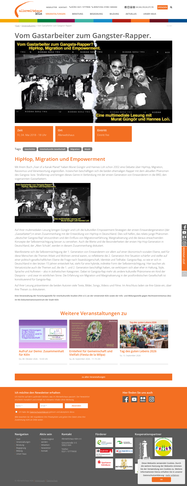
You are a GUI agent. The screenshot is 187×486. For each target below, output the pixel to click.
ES (146, 7)
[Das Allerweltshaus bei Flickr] (131, 7)
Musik (87, 149)
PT (149, 7)
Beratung (77, 13)
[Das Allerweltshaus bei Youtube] (128, 7)
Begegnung (96, 13)
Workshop (113, 321)
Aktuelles (131, 13)
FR (144, 7)
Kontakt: (63, 7)
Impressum (40, 480)
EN (140, 7)
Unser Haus (149, 13)
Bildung (114, 13)
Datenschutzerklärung (39, 412)
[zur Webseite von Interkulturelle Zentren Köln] (162, 448)
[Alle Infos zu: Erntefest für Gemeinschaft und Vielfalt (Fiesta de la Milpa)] (93, 334)
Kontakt (44, 450)
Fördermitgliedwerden (47, 440)
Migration (75, 149)
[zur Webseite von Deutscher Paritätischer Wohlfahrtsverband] (123, 452)
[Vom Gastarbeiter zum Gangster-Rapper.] (93, 82)
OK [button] (161, 479)
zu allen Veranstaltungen (93, 377)
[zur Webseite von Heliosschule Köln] (143, 451)
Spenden (162, 7)
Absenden (76, 405)
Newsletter (51, 7)
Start (18, 439)
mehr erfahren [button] (172, 475)
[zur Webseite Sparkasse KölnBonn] (103, 464)
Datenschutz (52, 480)
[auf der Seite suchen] (171, 7)
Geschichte (30, 149)
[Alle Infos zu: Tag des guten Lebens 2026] (144, 334)
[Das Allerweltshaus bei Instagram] (134, 7)
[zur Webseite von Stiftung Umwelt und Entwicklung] (123, 443)
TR (152, 7)
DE (137, 7)
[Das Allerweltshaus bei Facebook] (126, 7)
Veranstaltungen (55, 13)
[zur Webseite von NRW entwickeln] (103, 443)
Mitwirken (45, 445)
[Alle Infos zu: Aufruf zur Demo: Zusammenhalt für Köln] (43, 334)
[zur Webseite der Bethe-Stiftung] (123, 465)
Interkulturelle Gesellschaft (52, 149)
